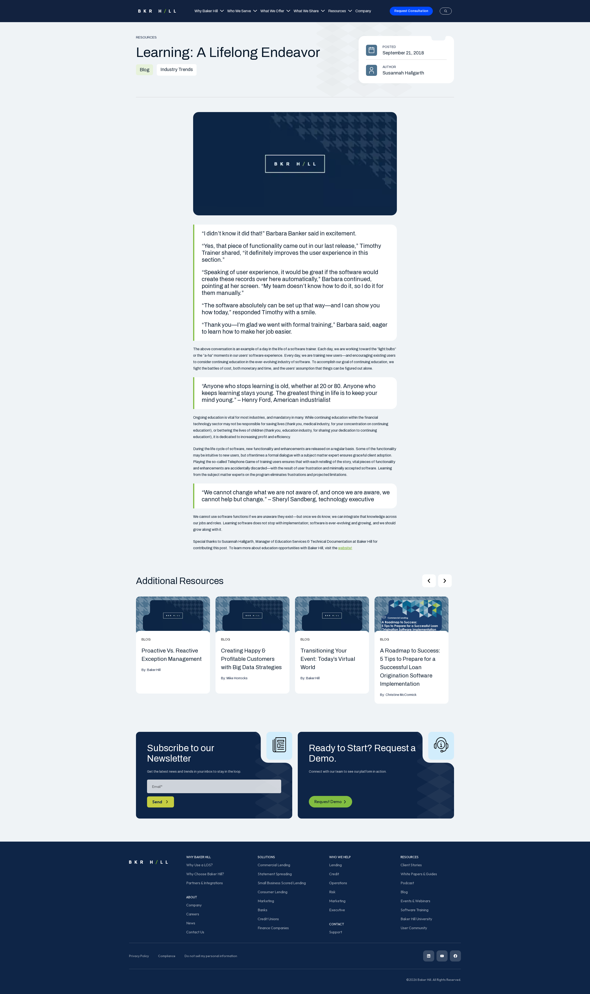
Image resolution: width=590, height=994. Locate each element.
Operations (338, 883)
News (190, 923)
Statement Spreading (275, 874)
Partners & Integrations (204, 883)
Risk (332, 892)
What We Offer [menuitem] (272, 11)
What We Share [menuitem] (306, 11)
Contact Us (195, 932)
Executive (337, 910)
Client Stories (411, 865)
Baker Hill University (416, 919)
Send (157, 801)
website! (345, 548)
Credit (334, 874)
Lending (335, 865)
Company (194, 905)
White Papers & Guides (419, 874)
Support (335, 932)
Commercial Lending (274, 865)
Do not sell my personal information (211, 956)
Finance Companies (273, 928)
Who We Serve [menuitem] (239, 11)
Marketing (266, 901)
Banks (262, 910)
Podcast (407, 883)
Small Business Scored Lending (282, 883)
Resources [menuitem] (337, 11)
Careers (192, 914)
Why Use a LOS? (199, 865)
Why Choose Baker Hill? (205, 874)
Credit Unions (268, 919)
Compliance (166, 956)
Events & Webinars (415, 901)
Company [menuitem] (363, 11)
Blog (404, 892)
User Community (414, 928)
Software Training (414, 910)
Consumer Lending (272, 892)
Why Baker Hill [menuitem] (206, 11)
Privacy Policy (139, 956)
